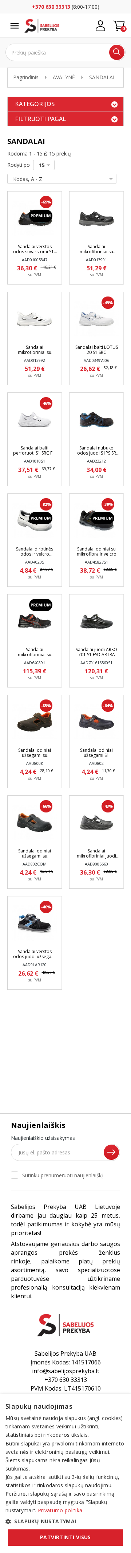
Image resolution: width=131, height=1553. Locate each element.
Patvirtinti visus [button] (65, 1537)
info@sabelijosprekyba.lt (65, 1371)
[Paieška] (116, 52)
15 (42, 165)
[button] (65, 1521)
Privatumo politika (60, 1510)
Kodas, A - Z (27, 179)
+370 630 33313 (51, 6)
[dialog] (65, 1473)
